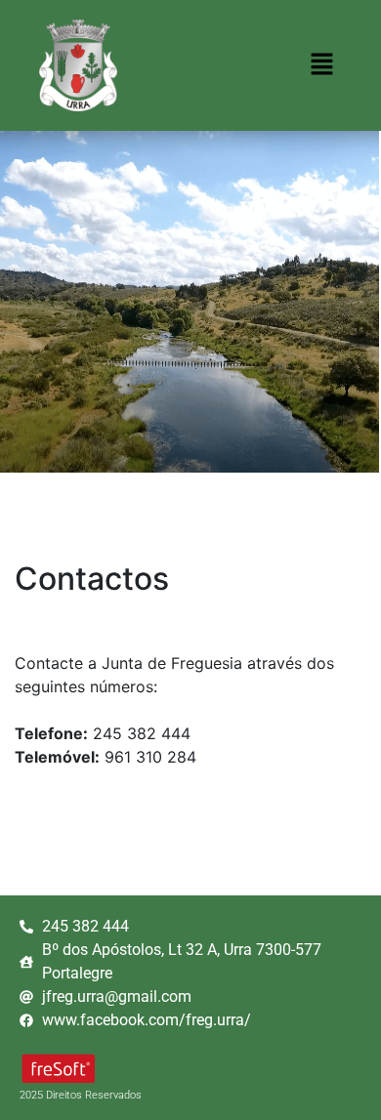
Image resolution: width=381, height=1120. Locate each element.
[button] (322, 65)
